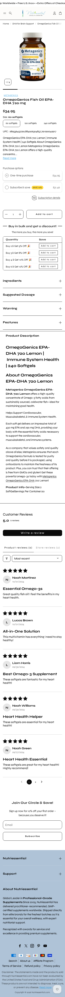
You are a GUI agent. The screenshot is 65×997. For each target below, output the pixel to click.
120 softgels (31, 123)
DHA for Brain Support (23, 23)
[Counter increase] (20, 214)
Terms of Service (11, 966)
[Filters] (6, 558)
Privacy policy (52, 966)
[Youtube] (45, 946)
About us (25, 960)
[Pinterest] (38, 946)
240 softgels (50, 123)
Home (6, 23)
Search (13, 960)
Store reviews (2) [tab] (48, 547)
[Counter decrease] (6, 214)
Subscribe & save (26, 187)
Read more (9, 158)
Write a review (32, 533)
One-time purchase (21, 175)
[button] (4, 13)
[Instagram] (32, 946)
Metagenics (11, 95)
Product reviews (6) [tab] (18, 547)
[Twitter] (26, 945)
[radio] (7, 175)
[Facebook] (20, 946)
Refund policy (32, 966)
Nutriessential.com (21, 975)
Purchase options (13, 168)
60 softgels (11, 123)
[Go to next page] (43, 781)
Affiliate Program (43, 960)
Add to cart (48, 246)
